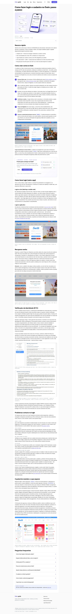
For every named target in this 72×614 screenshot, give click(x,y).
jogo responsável (37, 473)
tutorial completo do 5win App (23, 218)
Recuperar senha (46, 425)
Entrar (19, 169)
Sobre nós (45, 596)
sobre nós (49, 587)
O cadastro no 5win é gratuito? (23, 574)
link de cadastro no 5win (50, 79)
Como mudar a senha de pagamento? (25, 578)
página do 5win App (36, 448)
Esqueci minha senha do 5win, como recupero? (27, 558)
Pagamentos (39, 2)
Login (25, 2)
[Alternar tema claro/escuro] (45, 2)
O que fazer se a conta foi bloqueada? (25, 582)
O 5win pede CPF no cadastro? (23, 562)
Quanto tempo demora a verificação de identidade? (28, 570)
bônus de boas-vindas (31, 81)
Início (17, 36)
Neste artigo (19, 40)
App (31, 2)
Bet (28, 2)
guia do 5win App (49, 207)
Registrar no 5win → (27, 169)
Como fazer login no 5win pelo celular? (25, 554)
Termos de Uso (46, 598)
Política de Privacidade (47, 600)
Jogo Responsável (47, 602)
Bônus (34, 2)
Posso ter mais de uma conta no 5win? (25, 566)
